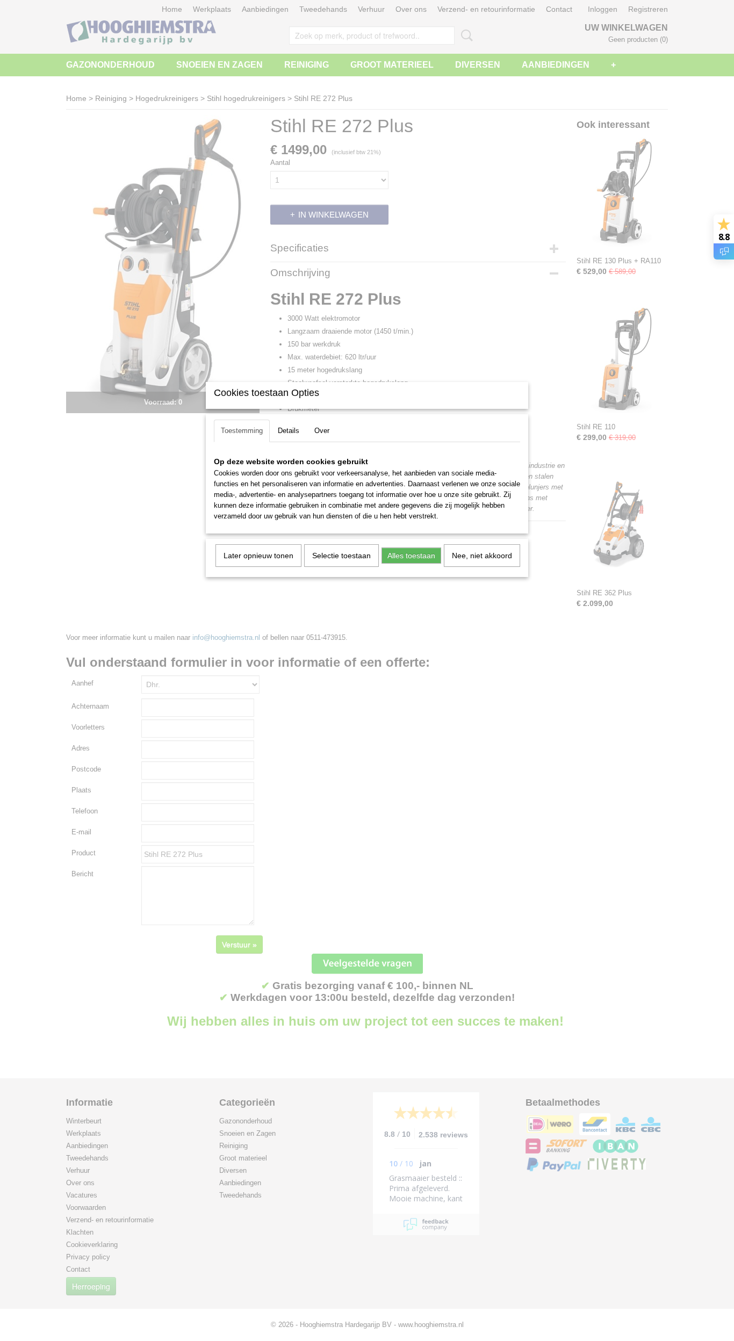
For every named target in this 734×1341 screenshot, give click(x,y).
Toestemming (242, 431)
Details (288, 431)
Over (321, 431)
